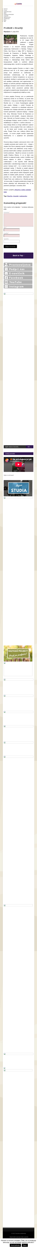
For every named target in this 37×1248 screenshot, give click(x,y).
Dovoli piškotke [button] (15, 1245)
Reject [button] (25, 1245)
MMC (5, 13)
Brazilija (9, 196)
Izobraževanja (7, 11)
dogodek (16, 196)
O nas (5, 10)
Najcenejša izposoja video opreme (19, 1237)
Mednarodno (7, 17)
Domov (6, 9)
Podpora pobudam (9, 14)
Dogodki (6, 16)
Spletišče (6, 239)
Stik (5, 21)
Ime (5, 227)
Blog (5, 20)
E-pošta (6, 233)
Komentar (7, 212)
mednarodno (23, 196)
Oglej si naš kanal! (9, 475)
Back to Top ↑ (18, 255)
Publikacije (7, 18)
